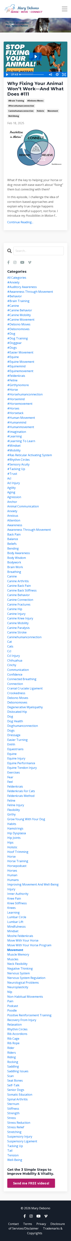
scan (10, 1076)
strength (13, 1113)
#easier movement (20, 352)
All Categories (16, 278)
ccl (9, 651)
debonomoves (17, 702)
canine (12, 576)
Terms (27, 1224)
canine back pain (19, 586)
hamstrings (15, 828)
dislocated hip (17, 712)
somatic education (19, 1095)
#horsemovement (19, 404)
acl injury (13, 483)
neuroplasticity (17, 987)
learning (13, 913)
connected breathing (21, 679)
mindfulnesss (16, 927)
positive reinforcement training (29, 1015)
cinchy (11, 665)
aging (11, 492)
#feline (12, 380)
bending (13, 548)
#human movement (21, 418)
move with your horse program (29, 945)
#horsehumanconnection (21, 106)
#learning (14, 436)
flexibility (13, 810)
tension (13, 1155)
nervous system (18, 973)
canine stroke (17, 632)
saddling (13, 1066)
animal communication (23, 506)
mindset (12, 931)
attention (13, 520)
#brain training (16, 100)
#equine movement (20, 362)
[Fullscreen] (64, 75)
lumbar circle (16, 917)
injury (11, 889)
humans (13, 880)
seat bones (15, 1080)
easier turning (17, 740)
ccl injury (13, 656)
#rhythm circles (18, 460)
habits (11, 824)
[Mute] (50, 75)
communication (18, 670)
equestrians (15, 749)
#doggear (14, 343)
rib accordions (17, 1034)
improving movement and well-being (33, 884)
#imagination (16, 432)
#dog (11, 334)
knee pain (14, 898)
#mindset (14, 446)
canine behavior (18, 595)
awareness (14, 525)
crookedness (16, 693)
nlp (9, 992)
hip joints (14, 838)
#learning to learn (21, 441)
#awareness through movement (30, 292)
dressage (13, 735)
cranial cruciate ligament (25, 688)
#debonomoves (18, 329)
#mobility (14, 450)
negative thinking (20, 968)
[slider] (32, 75)
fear (10, 777)
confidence (14, 674)
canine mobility (18, 623)
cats (10, 646)
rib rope (13, 1043)
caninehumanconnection (20, 111)
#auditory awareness (22, 287)
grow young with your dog (26, 819)
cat (9, 642)
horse (11, 857)
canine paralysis (18, 628)
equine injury (16, 758)
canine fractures (18, 604)
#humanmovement (20, 427)
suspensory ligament (22, 1141)
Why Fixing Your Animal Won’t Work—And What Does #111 (35, 89)
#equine (13, 357)
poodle (12, 1010)
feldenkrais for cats (21, 791)
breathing (14, 572)
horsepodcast (16, 866)
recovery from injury (21, 1020)
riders (11, 1053)
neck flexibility (17, 964)
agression (14, 497)
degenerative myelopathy (25, 707)
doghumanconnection (22, 726)
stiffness (13, 1109)
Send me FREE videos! (31, 1183)
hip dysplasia (16, 833)
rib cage (13, 1039)
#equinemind (16, 366)
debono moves (17, 698)
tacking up (15, 1146)
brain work (15, 567)
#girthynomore (18, 385)
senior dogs (15, 1090)
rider (10, 1048)
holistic (40, 111)
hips (10, 842)
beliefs (12, 544)
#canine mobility (19, 315)
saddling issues (17, 1071)
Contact (13, 1224)
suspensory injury (19, 1136)
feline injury (15, 805)
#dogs (12, 348)
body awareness (18, 553)
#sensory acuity (18, 464)
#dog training (17, 338)
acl (9, 478)
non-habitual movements (25, 997)
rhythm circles (17, 1029)
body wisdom (16, 558)
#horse (12, 390)
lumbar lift (15, 922)
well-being (13, 116)
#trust (12, 474)
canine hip (14, 609)
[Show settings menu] (57, 75)
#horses (13, 408)
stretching (14, 1132)
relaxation (14, 1024)
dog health (15, 721)
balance (12, 539)
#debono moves (35, 100)
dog (10, 716)
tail (9, 1151)
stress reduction (18, 1123)
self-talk (13, 1085)
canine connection (20, 600)
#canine (13, 306)
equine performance (21, 763)
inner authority (17, 894)
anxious (12, 516)
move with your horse (22, 940)
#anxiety (13, 282)
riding (11, 1057)
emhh (11, 744)
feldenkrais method (20, 796)
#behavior (14, 296)
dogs (11, 730)
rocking (12, 1062)
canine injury (16, 614)
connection (15, 684)
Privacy (41, 1224)
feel (10, 782)
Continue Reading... (20, 222)
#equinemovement (20, 371)
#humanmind (16, 422)
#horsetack (15, 413)
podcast (12, 1006)
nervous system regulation (26, 978)
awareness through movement (29, 530)
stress (11, 1118)
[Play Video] (6, 75)
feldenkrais (15, 786)
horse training (17, 861)
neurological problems (23, 983)
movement (53, 111)
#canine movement (20, 320)
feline (11, 801)
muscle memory (18, 954)
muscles (12, 959)
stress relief (15, 1127)
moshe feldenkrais (20, 936)
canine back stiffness (22, 590)
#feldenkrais (16, 376)
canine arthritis (18, 581)
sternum (13, 1104)
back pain (14, 534)
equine (12, 754)
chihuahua (14, 660)
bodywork (14, 562)
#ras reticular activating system (29, 455)
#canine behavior (19, 310)
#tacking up (16, 469)
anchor (12, 502)
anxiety (12, 511)
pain (10, 1001)
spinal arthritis (17, 1099)
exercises (13, 772)
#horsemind (16, 399)
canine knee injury (20, 618)
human (12, 875)
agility (11, 488)
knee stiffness (17, 903)
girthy (11, 814)
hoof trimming (17, 852)
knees (11, 908)
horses (12, 871)
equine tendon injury (22, 768)
